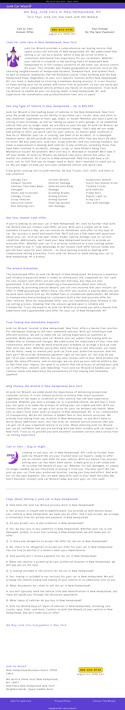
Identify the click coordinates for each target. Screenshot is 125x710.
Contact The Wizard (104, 701)
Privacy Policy (62, 701)
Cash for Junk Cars (20, 701)
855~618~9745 (62, 29)
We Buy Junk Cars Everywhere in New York (36, 625)
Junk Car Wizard (16, 666)
